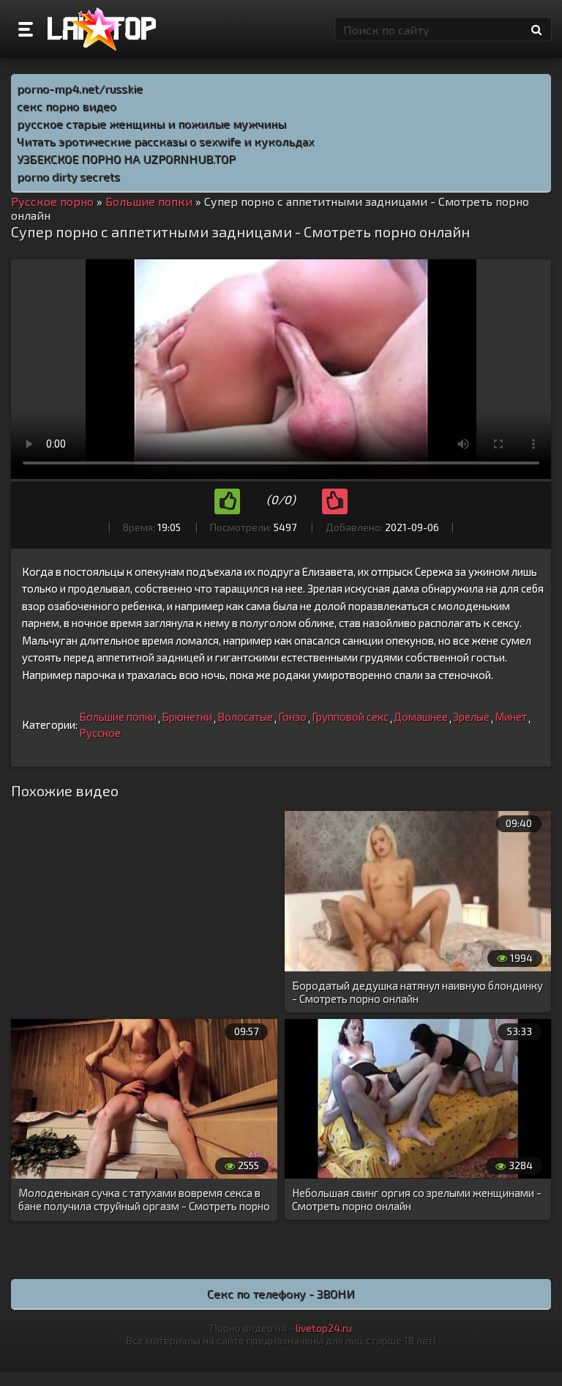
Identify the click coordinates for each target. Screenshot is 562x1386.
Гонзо (292, 716)
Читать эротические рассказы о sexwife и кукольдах (166, 141)
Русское (100, 732)
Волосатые (245, 716)
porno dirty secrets (68, 176)
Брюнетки (187, 716)
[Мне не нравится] (335, 501)
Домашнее (421, 716)
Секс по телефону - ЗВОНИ (281, 1293)
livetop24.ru (324, 1328)
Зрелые (471, 716)
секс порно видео (66, 106)
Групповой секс (350, 716)
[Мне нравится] (227, 501)
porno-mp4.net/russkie (80, 88)
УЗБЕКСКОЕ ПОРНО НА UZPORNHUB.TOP (126, 159)
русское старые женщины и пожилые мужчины (151, 123)
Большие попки (118, 716)
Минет (511, 716)
